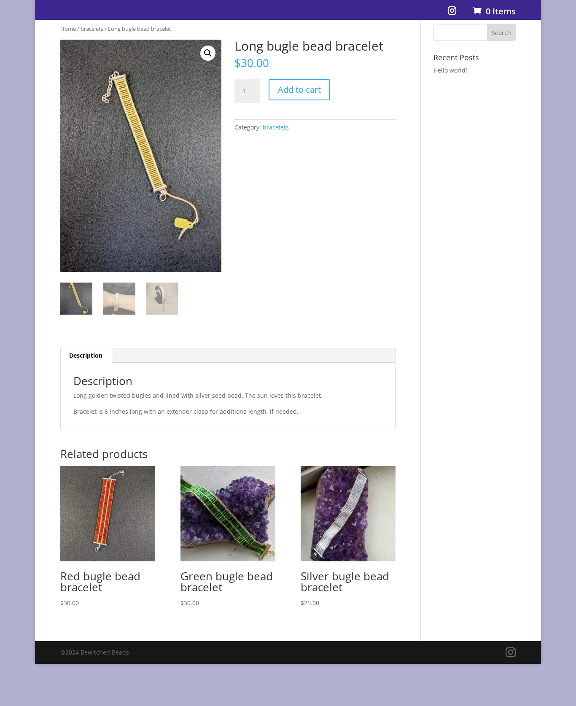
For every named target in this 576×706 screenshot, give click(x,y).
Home (68, 28)
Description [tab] (85, 355)
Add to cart (299, 89)
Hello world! (450, 70)
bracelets (92, 28)
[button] (207, 53)
